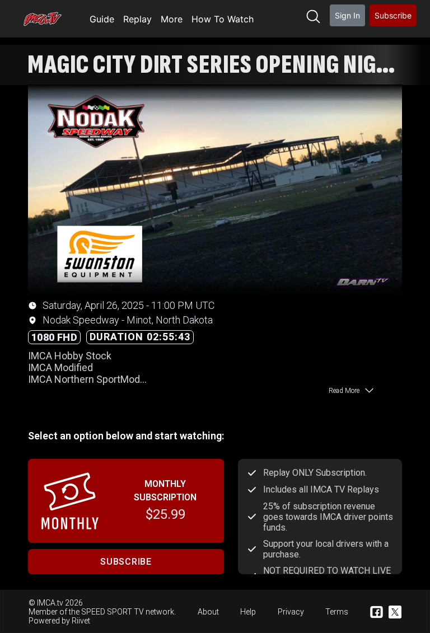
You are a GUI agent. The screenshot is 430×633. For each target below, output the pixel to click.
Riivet (81, 620)
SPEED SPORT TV (112, 611)
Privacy (291, 611)
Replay (137, 19)
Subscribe (393, 15)
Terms (336, 611)
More (172, 19)
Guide (102, 19)
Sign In (347, 15)
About (208, 611)
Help (248, 611)
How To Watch (222, 19)
